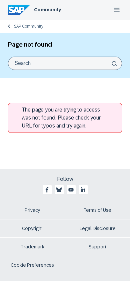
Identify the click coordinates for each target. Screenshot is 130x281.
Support (98, 246)
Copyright (32, 228)
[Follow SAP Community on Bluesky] (59, 189)
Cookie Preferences (32, 265)
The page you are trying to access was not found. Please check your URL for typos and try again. (61, 118)
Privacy (32, 210)
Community (47, 9)
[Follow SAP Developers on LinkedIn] (83, 189)
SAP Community (28, 26)
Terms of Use (97, 210)
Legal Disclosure (98, 228)
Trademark (32, 246)
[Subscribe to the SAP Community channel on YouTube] (71, 189)
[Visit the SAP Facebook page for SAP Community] (47, 189)
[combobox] (65, 63)
